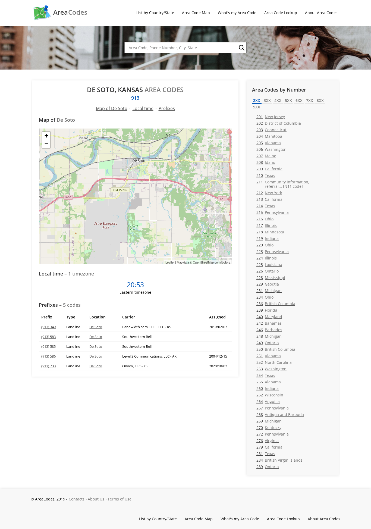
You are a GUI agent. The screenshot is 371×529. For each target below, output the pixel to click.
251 (268, 355)
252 (274, 362)
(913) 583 (48, 336)
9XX (256, 106)
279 (269, 447)
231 (269, 290)
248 (269, 336)
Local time (143, 108)
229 (267, 284)
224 (266, 258)
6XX (299, 100)
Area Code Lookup (280, 12)
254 (265, 375)
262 (269, 394)
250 (275, 349)
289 (267, 466)
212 (269, 192)
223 (272, 251)
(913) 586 (48, 356)
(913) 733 (48, 366)
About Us (96, 499)
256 (268, 381)
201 (270, 116)
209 (269, 168)
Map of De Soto (111, 108)
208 (265, 162)
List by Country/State (155, 12)
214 (265, 205)
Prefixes (167, 108)
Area (70, 12)
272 (272, 434)
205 (268, 142)
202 (278, 123)
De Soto (95, 326)
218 (270, 231)
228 (270, 277)
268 (280, 414)
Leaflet (169, 262)
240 (269, 316)
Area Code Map (196, 12)
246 (269, 329)
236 (275, 303)
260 (267, 388)
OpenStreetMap (203, 262)
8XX (320, 100)
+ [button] (46, 135)
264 (268, 401)
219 (267, 238)
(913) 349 (48, 326)
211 (282, 184)
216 (264, 218)
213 (269, 199)
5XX (288, 100)
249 (267, 342)
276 (267, 440)
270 (268, 427)
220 (264, 245)
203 (271, 129)
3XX (267, 100)
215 (272, 212)
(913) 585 (48, 346)
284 (279, 460)
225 (269, 264)
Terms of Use (119, 499)
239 (266, 310)
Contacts (76, 499)
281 (265, 453)
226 (267, 271)
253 (271, 368)
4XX (277, 100)
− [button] (46, 143)
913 (135, 98)
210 (265, 175)
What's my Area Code (237, 12)
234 (264, 297)
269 (269, 421)
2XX (256, 100)
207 (266, 155)
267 (272, 408)
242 (269, 323)
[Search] (241, 48)
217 (266, 225)
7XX (309, 100)
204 (269, 136)
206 (271, 149)
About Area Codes (321, 12)
